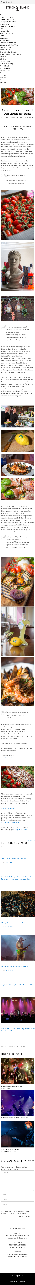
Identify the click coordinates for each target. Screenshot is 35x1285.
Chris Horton (8, 988)
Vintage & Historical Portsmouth (11, 54)
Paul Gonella (6, 117)
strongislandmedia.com (17, 1247)
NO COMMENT (12, 1160)
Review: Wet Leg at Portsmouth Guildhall (14, 966)
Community (4, 38)
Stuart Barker (9, 862)
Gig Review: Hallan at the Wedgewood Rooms (14, 1118)
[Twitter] (6, 2)
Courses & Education (7, 19)
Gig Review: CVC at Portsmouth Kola (11, 1086)
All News (31, 840)
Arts (1, 15)
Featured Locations (22, 117)
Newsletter (13, 1281)
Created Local (5, 24)
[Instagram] (4, 2)
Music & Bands (5, 50)
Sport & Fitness (5, 71)
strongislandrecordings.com (17, 1257)
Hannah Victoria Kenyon (10, 1151)
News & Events (21, 119)
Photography (4, 31)
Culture (2, 36)
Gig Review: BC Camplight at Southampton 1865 (17, 985)
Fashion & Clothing (6, 64)
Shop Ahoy (3, 82)
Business (3, 57)
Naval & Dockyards (6, 47)
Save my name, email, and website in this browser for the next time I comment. (15, 1212)
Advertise (3, 78)
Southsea (22, 1046)
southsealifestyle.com (8, 808)
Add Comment (29, 1161)
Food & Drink (4, 66)
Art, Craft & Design (6, 17)
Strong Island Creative (20, 830)
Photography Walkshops (8, 22)
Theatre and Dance (6, 33)
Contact (2, 80)
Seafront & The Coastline (8, 52)
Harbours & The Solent (8, 43)
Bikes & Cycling (5, 61)
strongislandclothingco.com (17, 1238)
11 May (13, 117)
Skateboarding (5, 68)
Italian (16, 1046)
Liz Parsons (6, 1120)
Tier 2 (27, 119)
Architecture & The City (8, 40)
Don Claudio (9, 1046)
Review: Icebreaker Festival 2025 (10, 1149)
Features (31, 117)
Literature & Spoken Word (9, 45)
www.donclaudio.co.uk (9, 758)
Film (1, 29)
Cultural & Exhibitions (7, 26)
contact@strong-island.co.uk (11, 822)
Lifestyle (3, 59)
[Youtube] (9, 2)
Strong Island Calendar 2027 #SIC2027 (14, 858)
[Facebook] (1, 2)
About (2, 73)
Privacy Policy (4, 75)
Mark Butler (8, 1034)
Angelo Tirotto (9, 970)
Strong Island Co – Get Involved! (12, 923)
